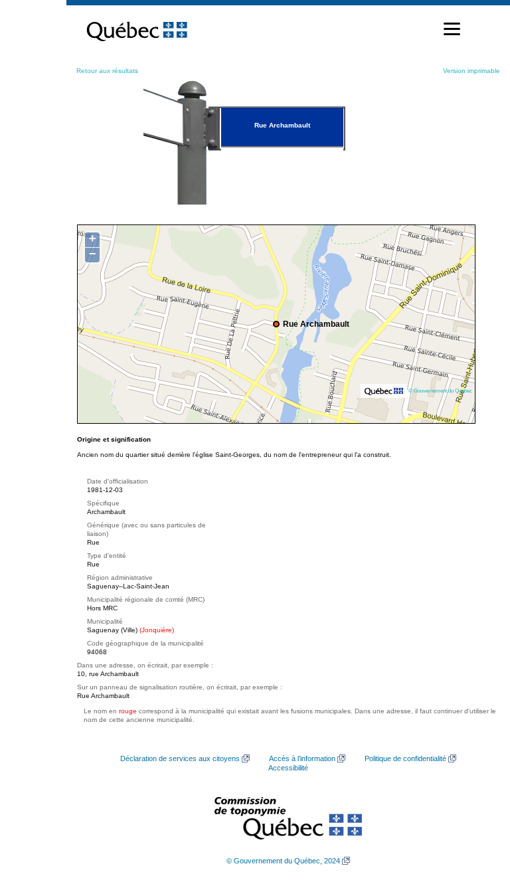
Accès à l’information (302, 758)
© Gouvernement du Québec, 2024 (283, 861)
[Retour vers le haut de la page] (477, 809)
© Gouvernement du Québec (440, 390)
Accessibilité (288, 768)
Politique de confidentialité (405, 758)
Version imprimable (471, 70)
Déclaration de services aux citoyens (180, 758)
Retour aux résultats (107, 70)
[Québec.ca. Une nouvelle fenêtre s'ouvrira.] (136, 29)
